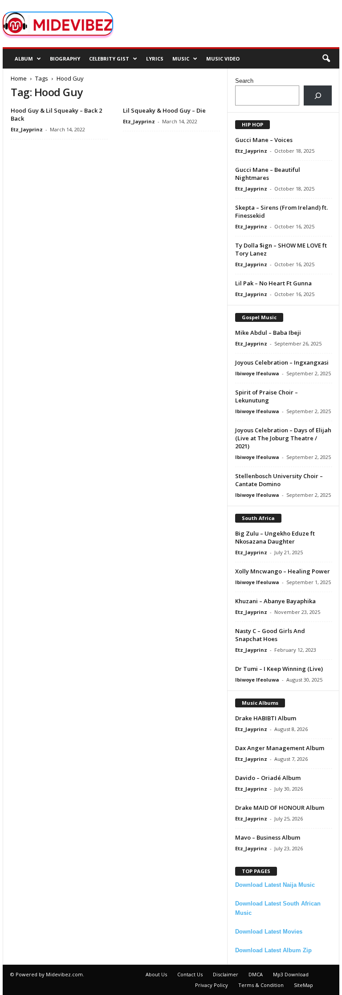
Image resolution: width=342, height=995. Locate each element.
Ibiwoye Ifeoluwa (257, 373)
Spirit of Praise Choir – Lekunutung (266, 396)
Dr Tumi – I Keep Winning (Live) (279, 669)
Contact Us (190, 974)
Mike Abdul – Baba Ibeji (268, 333)
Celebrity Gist (109, 58)
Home (19, 78)
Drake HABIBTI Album (265, 718)
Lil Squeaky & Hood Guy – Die (164, 110)
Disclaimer (225, 974)
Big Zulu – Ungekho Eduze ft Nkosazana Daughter (275, 537)
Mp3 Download (291, 974)
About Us (156, 974)
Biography (65, 58)
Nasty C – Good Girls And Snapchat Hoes (270, 635)
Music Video (223, 58)
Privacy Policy (211, 985)
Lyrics (154, 58)
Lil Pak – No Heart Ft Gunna (273, 283)
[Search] (318, 95)
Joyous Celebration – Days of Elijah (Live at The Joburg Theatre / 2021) (283, 438)
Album (24, 58)
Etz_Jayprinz (27, 129)
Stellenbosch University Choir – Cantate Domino (279, 480)
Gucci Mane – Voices (264, 140)
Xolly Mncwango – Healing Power (282, 571)
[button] (326, 59)
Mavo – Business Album (267, 837)
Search (244, 80)
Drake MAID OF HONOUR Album (279, 808)
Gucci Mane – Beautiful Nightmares (267, 174)
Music (180, 58)
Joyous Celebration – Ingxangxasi (282, 362)
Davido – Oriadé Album (268, 778)
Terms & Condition (261, 985)
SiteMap (303, 985)
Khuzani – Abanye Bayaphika (275, 601)
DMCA (255, 974)
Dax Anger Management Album (279, 748)
